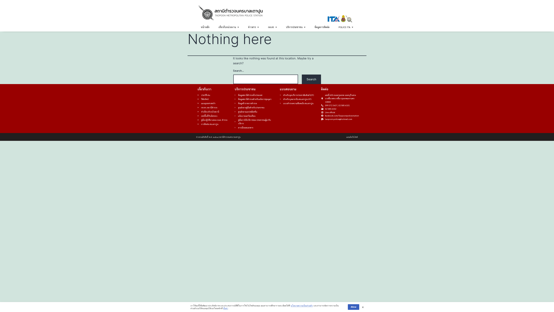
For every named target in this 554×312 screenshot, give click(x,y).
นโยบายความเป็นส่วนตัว (302, 305)
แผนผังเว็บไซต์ (352, 137)
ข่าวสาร (252, 27)
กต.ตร (271, 27)
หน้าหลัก (205, 27)
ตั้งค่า (225, 308)
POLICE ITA (344, 27)
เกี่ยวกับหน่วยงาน (227, 27)
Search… (238, 70)
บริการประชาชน (294, 27)
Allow (353, 307)
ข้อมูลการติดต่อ (322, 27)
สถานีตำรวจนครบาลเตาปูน (229, 137)
